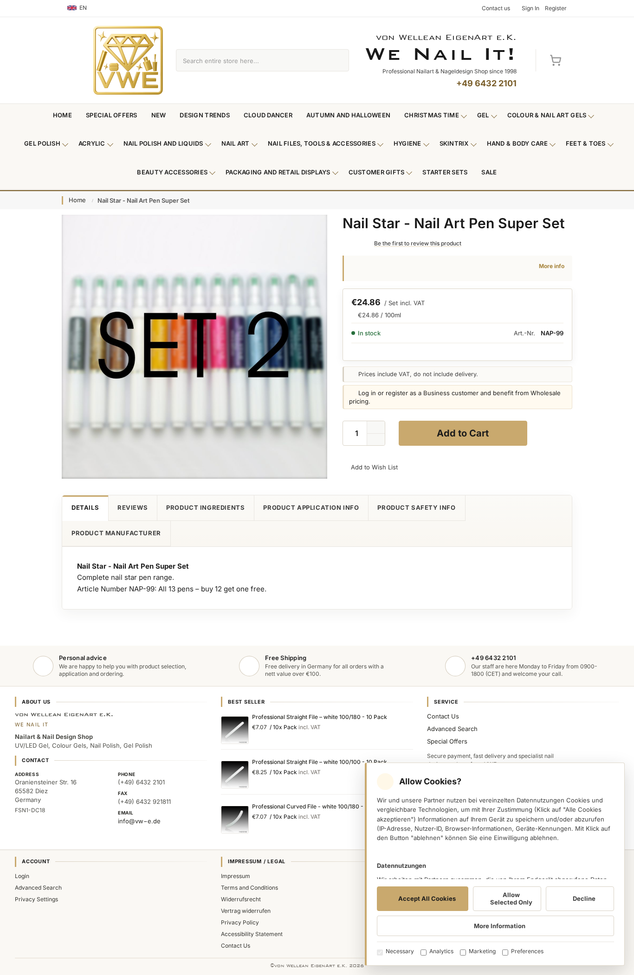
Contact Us (443, 716)
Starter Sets (444, 172)
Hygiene (407, 143)
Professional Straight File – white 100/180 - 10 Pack (319, 716)
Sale (489, 172)
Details (85, 507)
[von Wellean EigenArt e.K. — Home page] (128, 60)
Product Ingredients (205, 507)
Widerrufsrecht (241, 899)
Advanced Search (452, 728)
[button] (376, 440)
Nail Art (235, 143)
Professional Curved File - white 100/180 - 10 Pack (319, 806)
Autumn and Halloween (348, 115)
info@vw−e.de (139, 821)
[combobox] (251, 60)
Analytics (441, 951)
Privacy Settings (36, 899)
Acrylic (91, 143)
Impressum (235, 875)
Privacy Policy (240, 922)
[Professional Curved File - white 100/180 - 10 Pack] (235, 820)
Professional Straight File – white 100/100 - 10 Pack (319, 761)
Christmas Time (431, 115)
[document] (495, 864)
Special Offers (111, 115)
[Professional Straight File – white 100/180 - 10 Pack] (235, 730)
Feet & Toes (586, 143)
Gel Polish (42, 143)
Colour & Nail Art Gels (547, 115)
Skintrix (454, 143)
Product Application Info (311, 507)
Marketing (482, 951)
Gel (483, 115)
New (158, 115)
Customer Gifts (377, 172)
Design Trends (204, 115)
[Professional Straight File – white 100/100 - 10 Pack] (235, 775)
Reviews (132, 507)
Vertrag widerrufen (246, 910)
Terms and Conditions (249, 887)
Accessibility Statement (252, 933)
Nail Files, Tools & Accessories (321, 143)
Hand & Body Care (517, 143)
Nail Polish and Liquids (163, 143)
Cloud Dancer (268, 115)
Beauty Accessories (172, 172)
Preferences (527, 951)
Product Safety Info (416, 507)
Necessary (400, 951)
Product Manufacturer (116, 533)
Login (22, 875)
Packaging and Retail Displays (278, 172)
